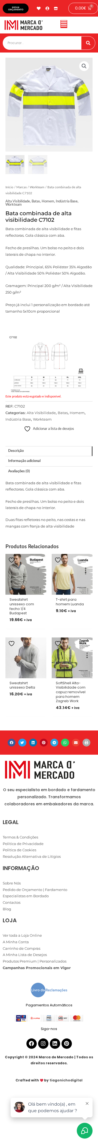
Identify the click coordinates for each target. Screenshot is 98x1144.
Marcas (21, 187)
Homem (48, 201)
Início (9, 187)
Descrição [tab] (16, 450)
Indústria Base (67, 201)
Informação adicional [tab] (24, 460)
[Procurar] (88, 43)
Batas (36, 201)
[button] (63, 25)
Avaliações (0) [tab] (19, 471)
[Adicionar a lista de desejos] (12, 560)
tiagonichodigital (66, 1080)
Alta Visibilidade (17, 201)
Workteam (37, 187)
